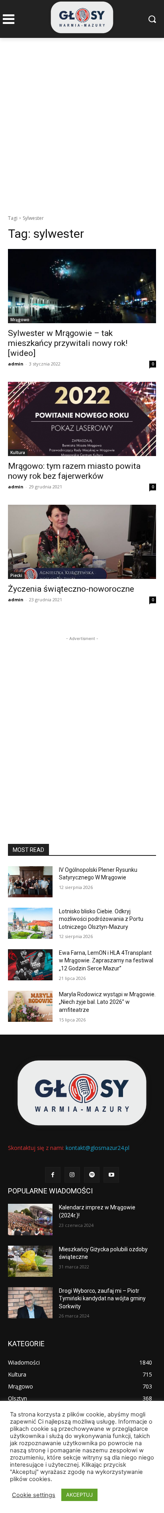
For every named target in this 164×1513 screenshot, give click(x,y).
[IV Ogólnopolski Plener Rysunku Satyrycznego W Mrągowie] (30, 881)
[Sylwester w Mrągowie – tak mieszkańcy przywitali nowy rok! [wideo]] (82, 286)
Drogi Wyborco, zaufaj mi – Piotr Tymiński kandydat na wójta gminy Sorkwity (102, 1299)
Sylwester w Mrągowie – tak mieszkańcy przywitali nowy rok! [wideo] (67, 343)
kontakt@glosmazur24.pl (97, 1148)
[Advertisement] (82, 124)
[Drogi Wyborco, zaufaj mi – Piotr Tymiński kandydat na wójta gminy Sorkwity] (30, 1302)
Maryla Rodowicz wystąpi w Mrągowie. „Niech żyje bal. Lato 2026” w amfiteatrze (107, 1002)
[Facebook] (53, 1175)
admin (15, 364)
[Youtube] (111, 1175)
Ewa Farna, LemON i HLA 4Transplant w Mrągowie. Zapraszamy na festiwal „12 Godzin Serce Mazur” (106, 961)
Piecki (16, 575)
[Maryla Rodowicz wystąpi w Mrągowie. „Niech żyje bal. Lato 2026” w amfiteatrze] (30, 1006)
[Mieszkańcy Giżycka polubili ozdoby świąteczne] (30, 1261)
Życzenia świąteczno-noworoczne (71, 589)
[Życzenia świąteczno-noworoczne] (82, 542)
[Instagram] (72, 1175)
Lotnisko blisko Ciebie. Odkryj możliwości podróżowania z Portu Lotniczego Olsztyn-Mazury (101, 919)
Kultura (17, 452)
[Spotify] (92, 1175)
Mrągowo (19, 319)
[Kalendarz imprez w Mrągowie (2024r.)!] (30, 1219)
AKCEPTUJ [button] (79, 1494)
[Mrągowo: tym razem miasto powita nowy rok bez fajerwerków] (82, 419)
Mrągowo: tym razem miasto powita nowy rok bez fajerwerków (74, 471)
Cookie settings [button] (33, 1495)
